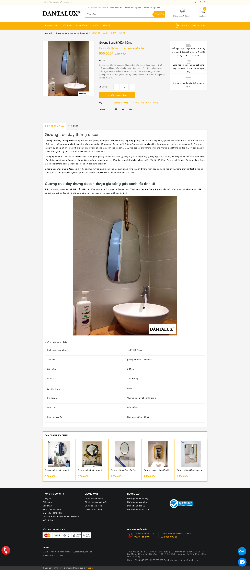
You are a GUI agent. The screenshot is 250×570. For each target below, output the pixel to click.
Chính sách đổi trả (93, 506)
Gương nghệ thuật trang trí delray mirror (59, 470)
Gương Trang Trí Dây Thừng (145, 103)
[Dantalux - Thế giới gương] (62, 13)
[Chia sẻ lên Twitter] (123, 109)
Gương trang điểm (151, 8)
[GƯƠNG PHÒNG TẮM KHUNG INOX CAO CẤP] (191, 454)
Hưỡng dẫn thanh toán (138, 509)
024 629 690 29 (169, 536)
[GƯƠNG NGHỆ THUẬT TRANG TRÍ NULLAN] (92, 454)
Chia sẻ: (102, 109)
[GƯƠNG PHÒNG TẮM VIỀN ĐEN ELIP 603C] (125, 454)
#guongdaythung (121, 103)
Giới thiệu (67, 26)
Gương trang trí (114, 8)
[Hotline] (5, 550)
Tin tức (95, 26)
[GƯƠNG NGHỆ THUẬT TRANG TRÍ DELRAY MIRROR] (59, 454)
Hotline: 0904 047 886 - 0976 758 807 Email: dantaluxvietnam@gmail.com (162, 560)
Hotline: (193, 25)
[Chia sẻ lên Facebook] (116, 109)
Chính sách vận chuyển (96, 502)
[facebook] (200, 2)
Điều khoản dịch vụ (136, 506)
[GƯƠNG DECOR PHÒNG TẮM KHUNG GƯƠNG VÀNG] (158, 454)
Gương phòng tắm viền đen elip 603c (125, 470)
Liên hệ (106, 26)
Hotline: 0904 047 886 (53, 555)
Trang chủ (52, 26)
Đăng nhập (178, 16)
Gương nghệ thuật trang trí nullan (92, 470)
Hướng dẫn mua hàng (137, 498)
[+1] (130, 109)
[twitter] (195, 2)
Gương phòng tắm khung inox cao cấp (191, 470)
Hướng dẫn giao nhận (137, 502)
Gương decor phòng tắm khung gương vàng (158, 470)
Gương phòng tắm (132, 8)
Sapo (90, 568)
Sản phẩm (81, 26)
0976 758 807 (141, 536)
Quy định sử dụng (93, 509)
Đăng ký (188, 16)
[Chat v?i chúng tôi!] (242, 562)
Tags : (101, 103)
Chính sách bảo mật (94, 498)
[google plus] (205, 2)
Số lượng (103, 87)
